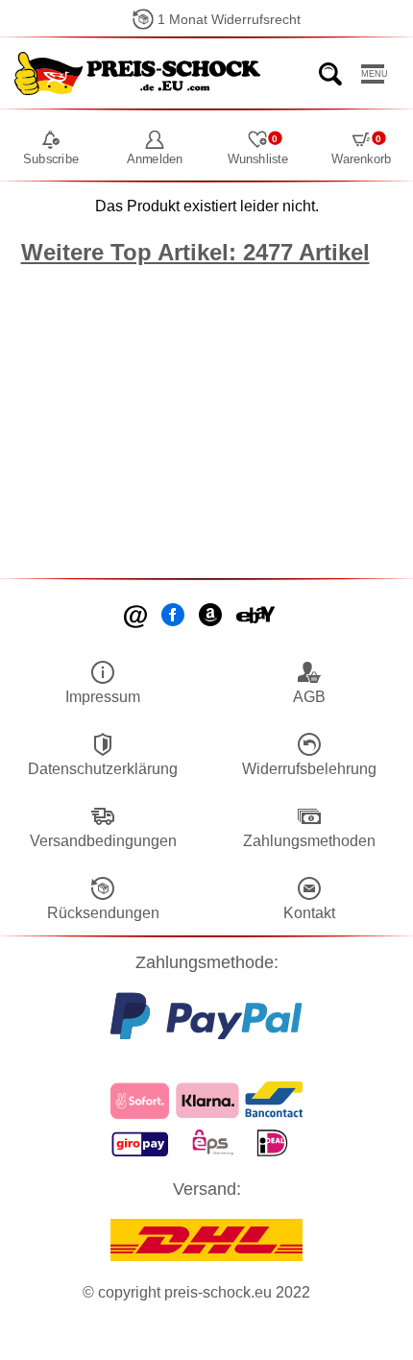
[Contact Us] (137, 616)
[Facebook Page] (174, 616)
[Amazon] (212, 616)
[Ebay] (257, 616)
